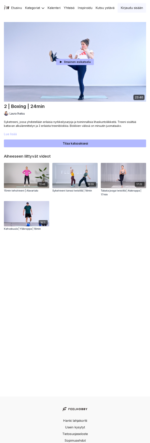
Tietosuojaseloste (75, 434)
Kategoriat (33, 8)
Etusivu (16, 8)
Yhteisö (69, 8)
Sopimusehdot (75, 440)
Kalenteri (54, 8)
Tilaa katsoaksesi (75, 143)
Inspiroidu (85, 8)
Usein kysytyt (75, 427)
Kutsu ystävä (105, 8)
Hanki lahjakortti (75, 421)
